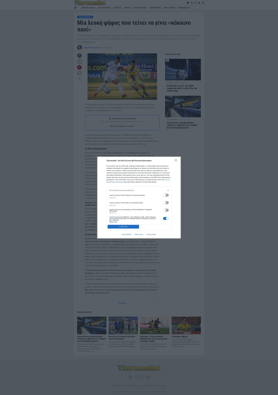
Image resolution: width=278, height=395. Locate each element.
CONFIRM (123, 226)
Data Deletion (126, 234)
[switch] (166, 195)
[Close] (177, 161)
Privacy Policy (151, 234)
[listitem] (139, 190)
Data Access (139, 234)
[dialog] (139, 198)
